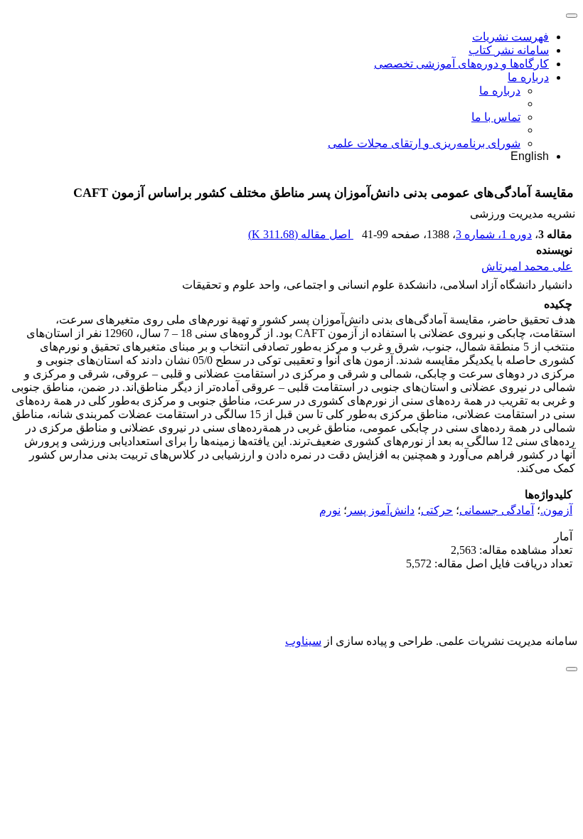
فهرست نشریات (510, 37)
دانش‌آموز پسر (380, 510)
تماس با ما (495, 117)
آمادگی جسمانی (496, 510)
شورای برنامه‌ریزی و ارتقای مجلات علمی (424, 143)
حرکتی (437, 510)
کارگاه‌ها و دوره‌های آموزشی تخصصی (461, 64)
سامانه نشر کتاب (509, 50)
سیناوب (303, 641)
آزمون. (556, 510)
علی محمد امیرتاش (526, 266)
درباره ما (528, 77)
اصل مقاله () (300, 234)
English (529, 156)
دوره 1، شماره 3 (494, 234)
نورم (330, 510)
